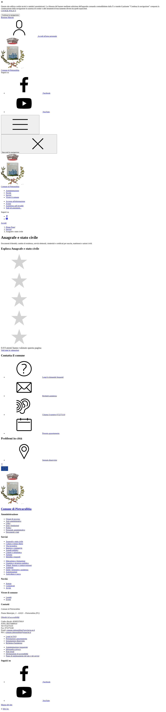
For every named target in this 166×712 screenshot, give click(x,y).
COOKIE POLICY (8, 11)
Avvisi (8, 588)
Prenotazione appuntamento (16, 639)
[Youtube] (7, 219)
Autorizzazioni (11, 572)
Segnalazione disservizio (15, 641)
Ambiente (9, 568)
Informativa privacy (13, 649)
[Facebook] (7, 216)
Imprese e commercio (14, 548)
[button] (12, 191)
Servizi (8, 229)
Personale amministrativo (15, 530)
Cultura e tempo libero (14, 544)
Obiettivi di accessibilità (10, 617)
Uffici (8, 523)
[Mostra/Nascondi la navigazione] (20, 124)
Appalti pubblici (12, 550)
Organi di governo (13, 519)
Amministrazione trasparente (17, 647)
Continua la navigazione (10, 15)
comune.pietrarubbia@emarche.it (18, 632)
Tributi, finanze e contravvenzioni (19, 565)
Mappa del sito (6, 705)
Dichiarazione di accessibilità (17, 654)
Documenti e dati (12, 532)
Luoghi (8, 597)
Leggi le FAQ (11, 636)
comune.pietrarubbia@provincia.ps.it (20, 630)
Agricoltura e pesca (13, 574)
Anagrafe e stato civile (14, 541)
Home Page (10, 227)
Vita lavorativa (11, 546)
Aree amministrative (13, 521)
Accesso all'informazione (15, 201)
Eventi (8, 600)
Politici (8, 528)
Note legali (10, 652)
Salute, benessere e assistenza (17, 570)
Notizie (8, 584)
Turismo (9, 555)
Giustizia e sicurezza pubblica (17, 563)
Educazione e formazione (15, 561)
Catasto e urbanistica (14, 552)
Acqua (8, 204)
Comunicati (10, 586)
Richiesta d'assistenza (14, 643)
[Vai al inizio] (2, 464)
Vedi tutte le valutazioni (10, 350)
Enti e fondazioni (12, 526)
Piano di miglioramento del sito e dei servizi (22, 656)
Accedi (3, 223)
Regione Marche (7, 17)
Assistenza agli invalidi (14, 206)
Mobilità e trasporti (13, 557)
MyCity (6, 709)
